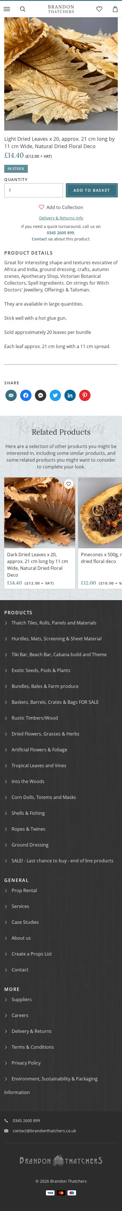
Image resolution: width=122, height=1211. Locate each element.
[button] (7, 9)
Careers (20, 1015)
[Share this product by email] (11, 395)
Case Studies (25, 922)
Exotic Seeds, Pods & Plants (41, 670)
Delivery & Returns (32, 1031)
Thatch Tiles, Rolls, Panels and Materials (54, 623)
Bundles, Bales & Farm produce (45, 686)
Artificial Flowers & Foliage (39, 750)
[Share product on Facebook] (25, 395)
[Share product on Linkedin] (70, 395)
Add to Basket (91, 190)
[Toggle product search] (23, 9)
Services (20, 906)
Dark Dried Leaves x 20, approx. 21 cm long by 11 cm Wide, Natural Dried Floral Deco (37, 564)
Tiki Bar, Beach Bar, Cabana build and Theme (59, 654)
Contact (20, 970)
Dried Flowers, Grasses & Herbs (45, 734)
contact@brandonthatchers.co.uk (44, 1130)
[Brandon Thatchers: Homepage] (61, 9)
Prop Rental (24, 890)
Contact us (42, 239)
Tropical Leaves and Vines (39, 765)
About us (21, 938)
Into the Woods (28, 781)
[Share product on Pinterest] (85, 395)
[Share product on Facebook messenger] (40, 395)
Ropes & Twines (28, 829)
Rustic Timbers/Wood (35, 718)
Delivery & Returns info (61, 218)
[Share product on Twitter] (55, 395)
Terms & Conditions (33, 1047)
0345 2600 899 (60, 232)
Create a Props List (32, 954)
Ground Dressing (30, 845)
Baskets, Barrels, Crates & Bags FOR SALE (55, 702)
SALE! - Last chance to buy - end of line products (62, 861)
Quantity (16, 180)
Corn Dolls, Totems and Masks (44, 797)
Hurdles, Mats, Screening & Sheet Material (57, 639)
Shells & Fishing (28, 813)
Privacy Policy (26, 1063)
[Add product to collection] (68, 484)
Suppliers (22, 999)
